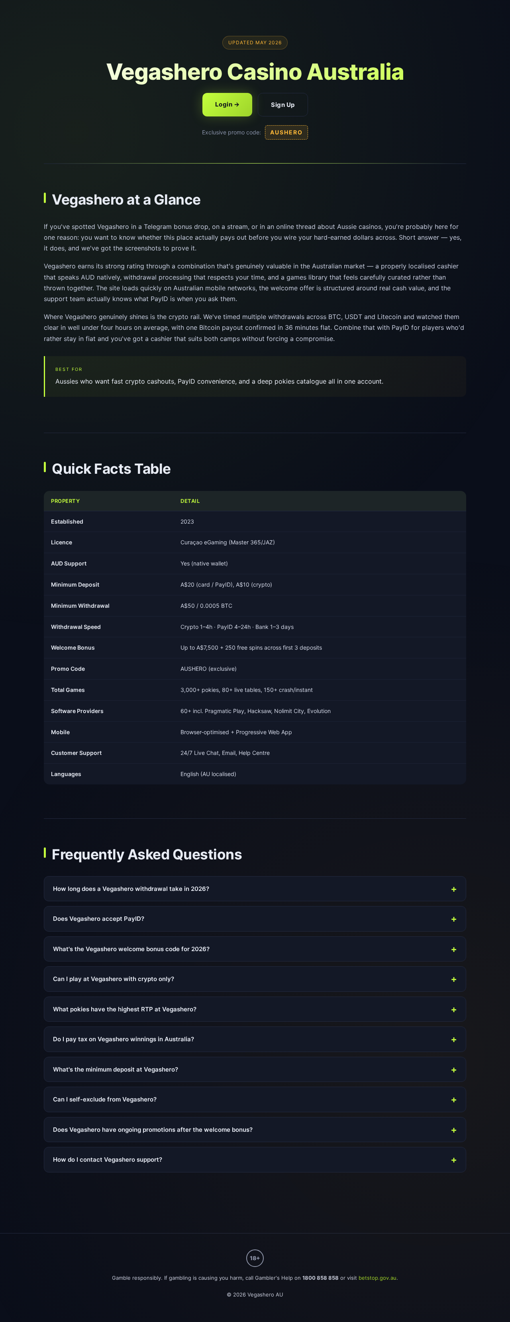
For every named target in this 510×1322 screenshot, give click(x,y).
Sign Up (283, 104)
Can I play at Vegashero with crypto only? (113, 979)
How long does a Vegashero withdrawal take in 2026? (131, 888)
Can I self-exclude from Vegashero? (105, 1099)
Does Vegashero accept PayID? (98, 918)
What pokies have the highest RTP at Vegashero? (124, 1009)
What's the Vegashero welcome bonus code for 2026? (131, 949)
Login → (227, 104)
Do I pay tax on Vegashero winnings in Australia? (123, 1039)
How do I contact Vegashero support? (107, 1159)
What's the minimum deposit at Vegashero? (115, 1069)
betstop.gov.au (377, 1278)
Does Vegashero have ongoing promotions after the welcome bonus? (153, 1129)
